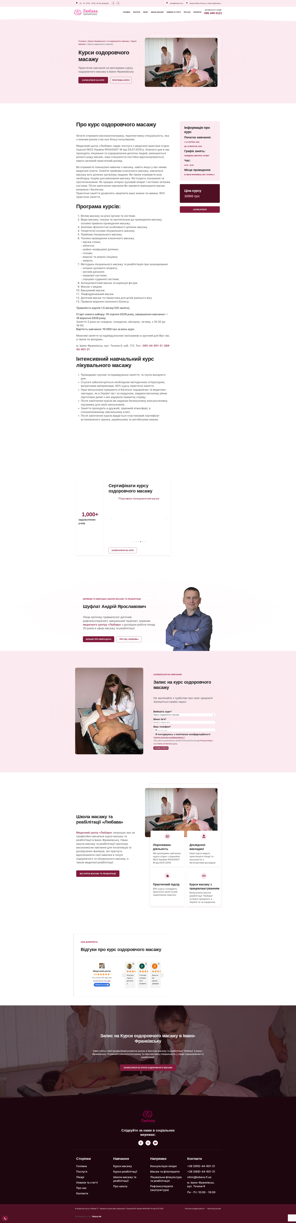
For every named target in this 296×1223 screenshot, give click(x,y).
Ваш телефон (162, 726)
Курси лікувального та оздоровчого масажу (108, 41)
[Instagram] (118, 3)
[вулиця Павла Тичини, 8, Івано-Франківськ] (186, 2)
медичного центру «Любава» (102, 624)
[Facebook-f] (113, 3)
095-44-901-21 (152, 345)
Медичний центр (102, 971)
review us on (100, 984)
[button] (126, 451)
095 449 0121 (213, 13)
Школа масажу (157, 12)
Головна (126, 12)
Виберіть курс (162, 711)
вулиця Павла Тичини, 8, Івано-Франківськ (205, 3)
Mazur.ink (96, 1216)
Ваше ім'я (159, 719)
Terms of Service (164, 744)
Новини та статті (174, 12)
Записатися (161, 748)
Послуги (136, 12)
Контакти (197, 12)
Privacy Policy (206, 740)
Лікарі (145, 12)
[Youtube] (155, 1142)
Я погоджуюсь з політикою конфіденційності (183, 734)
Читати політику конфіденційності (169, 737)
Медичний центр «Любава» (94, 832)
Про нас (187, 12)
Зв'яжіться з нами (213, 10)
